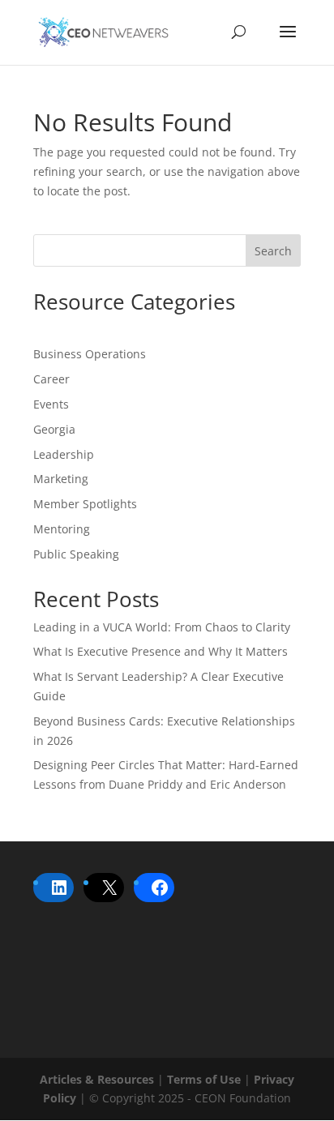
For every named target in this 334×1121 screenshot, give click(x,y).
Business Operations (89, 354)
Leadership (63, 454)
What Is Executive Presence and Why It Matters (160, 651)
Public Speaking (76, 554)
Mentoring (61, 529)
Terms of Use (204, 1079)
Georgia (54, 429)
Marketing (60, 478)
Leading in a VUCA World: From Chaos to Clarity (161, 627)
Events (51, 404)
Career (51, 379)
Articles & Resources (97, 1079)
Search (273, 251)
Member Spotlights (85, 503)
